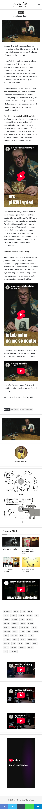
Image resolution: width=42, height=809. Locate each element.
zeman (30, 647)
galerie (6, 619)
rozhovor (7, 639)
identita (6, 623)
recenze (22, 635)
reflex (31, 635)
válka (5, 647)
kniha (23, 623)
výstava (22, 647)
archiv (16, 611)
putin (5, 635)
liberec (34, 627)
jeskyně (14, 623)
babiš (30, 611)
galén (16, 409)
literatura (7, 631)
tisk (14, 643)
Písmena (21, 12)
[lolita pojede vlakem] (11, 542)
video (35, 643)
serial (22, 639)
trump (20, 643)
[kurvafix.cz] (21, 4)
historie (14, 619)
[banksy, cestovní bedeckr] (11, 562)
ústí (5, 651)
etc (12, 409)
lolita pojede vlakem (10, 549)
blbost (6, 615)
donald (29, 615)
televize (6, 643)
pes (29, 631)
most (14, 631)
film (37, 615)
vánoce (13, 647)
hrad (22, 619)
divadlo (21, 615)
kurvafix (14, 627)
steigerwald (32, 639)
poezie (36, 631)
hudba (22, 409)
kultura (6, 627)
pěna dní (14, 635)
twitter (28, 643)
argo (23, 611)
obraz (22, 631)
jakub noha (29, 409)
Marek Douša (21, 461)
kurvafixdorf (24, 627)
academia (7, 611)
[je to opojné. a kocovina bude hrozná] (31, 542)
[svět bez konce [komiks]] (31, 562)
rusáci (15, 639)
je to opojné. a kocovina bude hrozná (28, 551)
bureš (13, 615)
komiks (30, 623)
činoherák (13, 651)
